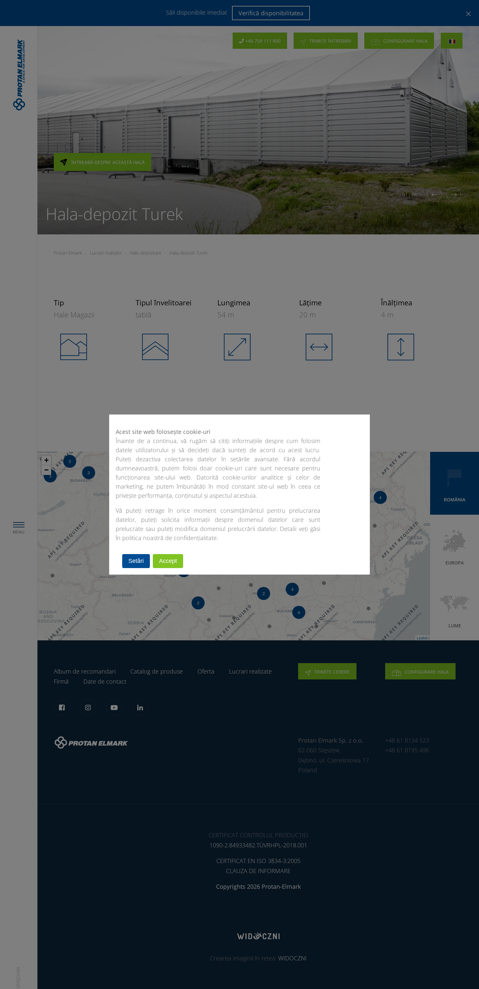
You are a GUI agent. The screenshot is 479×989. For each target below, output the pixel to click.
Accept (168, 561)
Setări (136, 561)
